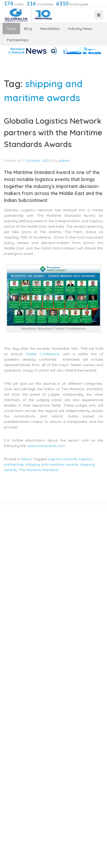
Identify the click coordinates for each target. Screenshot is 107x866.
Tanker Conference (42, 354)
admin (64, 160)
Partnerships (17, 40)
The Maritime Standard (38, 469)
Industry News (80, 28)
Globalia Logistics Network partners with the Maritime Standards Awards (53, 132)
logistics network (62, 459)
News (11, 28)
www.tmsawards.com (46, 445)
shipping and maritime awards (51, 464)
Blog (28, 28)
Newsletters (50, 28)
